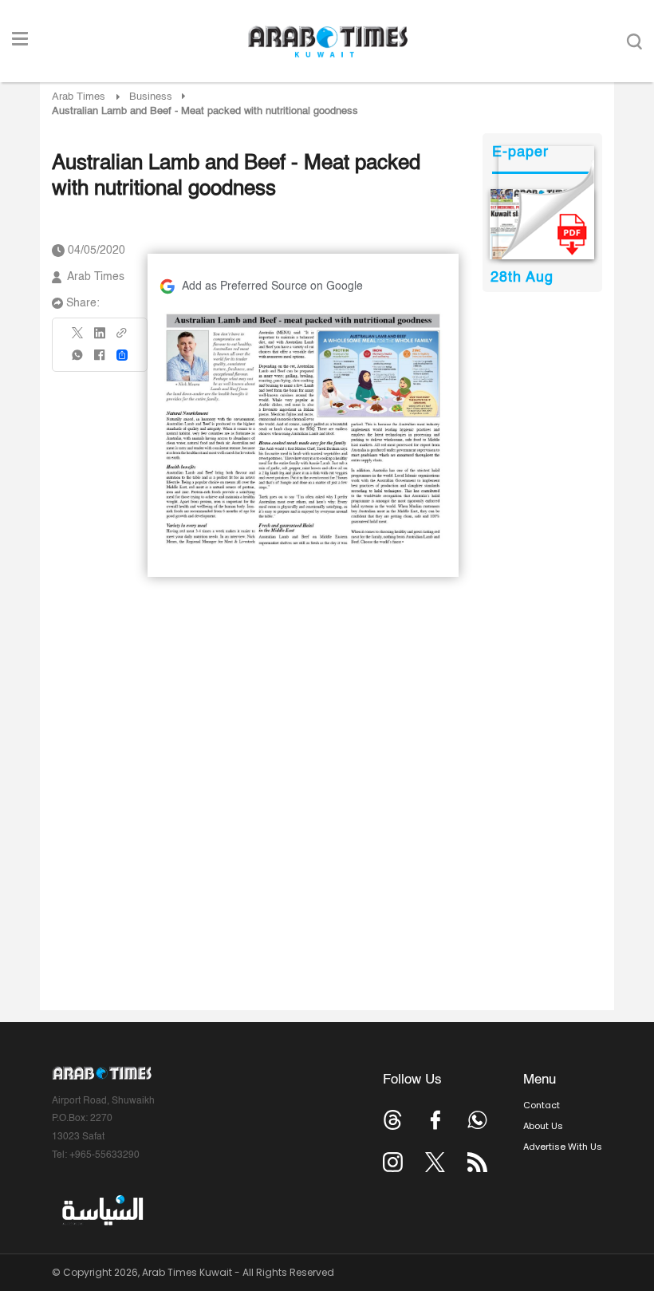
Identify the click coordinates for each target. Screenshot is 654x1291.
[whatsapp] (78, 360)
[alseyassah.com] (102, 1210)
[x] (435, 1162)
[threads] (393, 1120)
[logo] (327, 41)
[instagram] (393, 1162)
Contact (541, 1105)
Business (150, 97)
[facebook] (100, 360)
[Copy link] (122, 338)
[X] (78, 338)
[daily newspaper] (542, 224)
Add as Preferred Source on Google (272, 286)
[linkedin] (100, 338)
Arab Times (78, 97)
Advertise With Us (562, 1146)
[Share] (122, 355)
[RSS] (477, 1162)
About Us (543, 1125)
